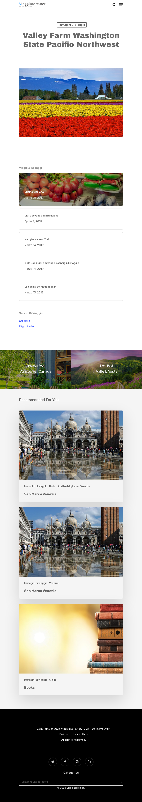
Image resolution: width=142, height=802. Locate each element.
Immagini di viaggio (72, 24)
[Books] (71, 649)
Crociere (24, 320)
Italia (52, 486)
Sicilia (52, 679)
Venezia (85, 486)
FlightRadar (26, 326)
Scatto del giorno (68, 486)
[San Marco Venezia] (71, 456)
